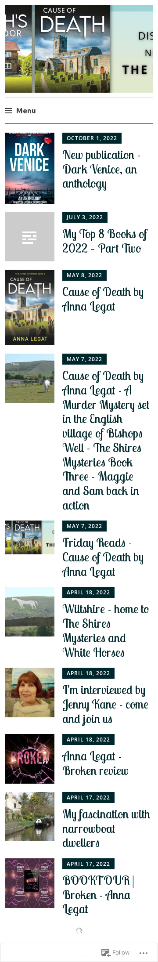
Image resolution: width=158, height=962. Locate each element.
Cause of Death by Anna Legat (103, 299)
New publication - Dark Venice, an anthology (101, 169)
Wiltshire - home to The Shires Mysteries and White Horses (105, 630)
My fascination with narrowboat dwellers (106, 828)
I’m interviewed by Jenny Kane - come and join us (105, 704)
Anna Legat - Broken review (95, 763)
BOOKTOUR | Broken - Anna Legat (98, 895)
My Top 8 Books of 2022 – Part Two (104, 241)
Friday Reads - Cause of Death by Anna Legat (103, 557)
